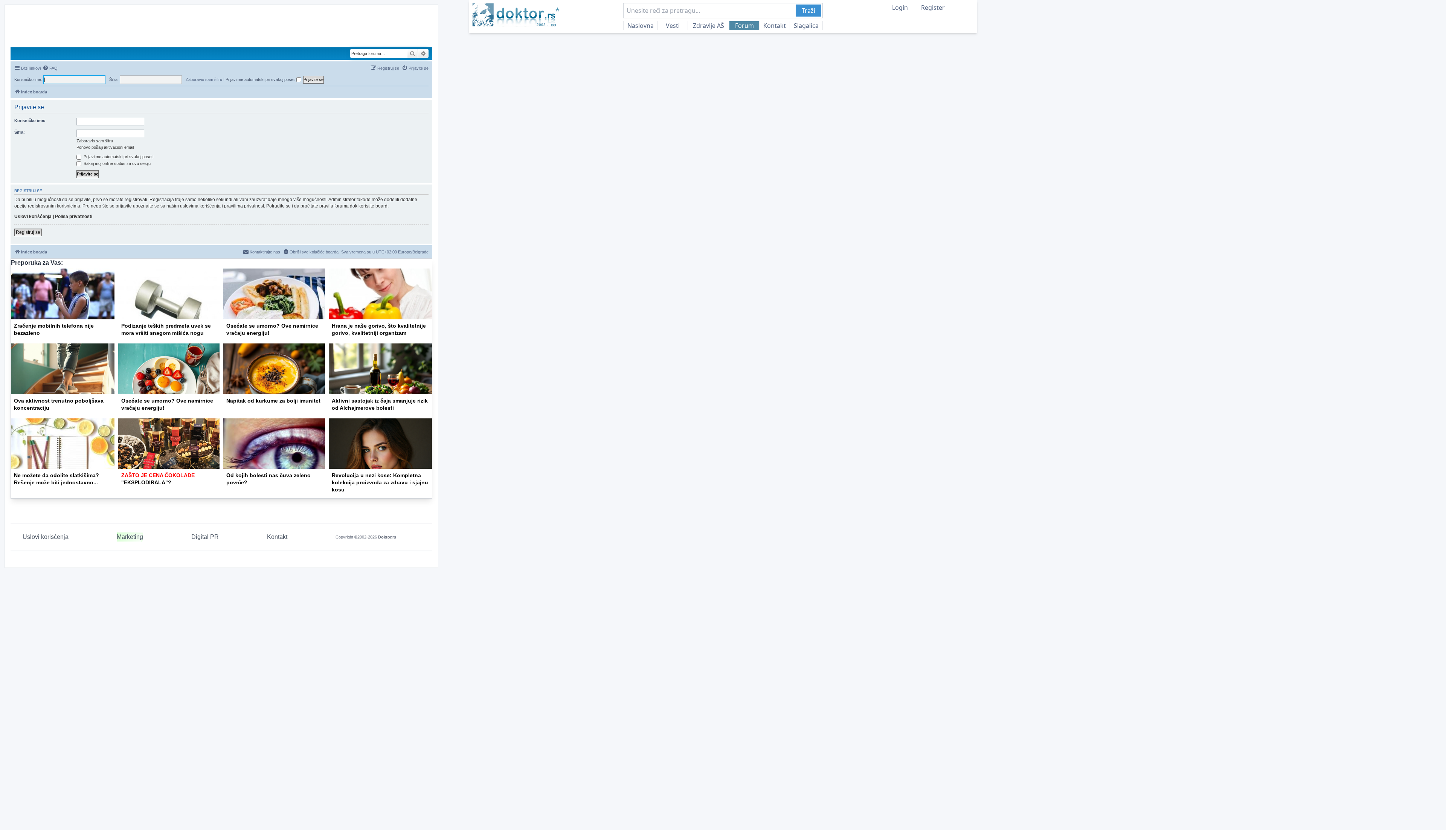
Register (933, 7)
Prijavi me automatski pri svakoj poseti (261, 79)
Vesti (673, 25)
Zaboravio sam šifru (204, 79)
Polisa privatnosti (73, 216)
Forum (744, 25)
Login (900, 7)
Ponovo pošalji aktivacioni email (105, 147)
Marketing (130, 537)
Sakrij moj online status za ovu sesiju (116, 163)
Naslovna (640, 25)
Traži (808, 10)
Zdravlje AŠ (708, 25)
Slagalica (806, 25)
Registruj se (28, 232)
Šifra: (19, 132)
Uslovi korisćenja (46, 537)
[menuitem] (50, 68)
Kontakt (774, 25)
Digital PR (205, 537)
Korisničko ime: (30, 120)
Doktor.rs (387, 537)
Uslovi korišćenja (33, 216)
